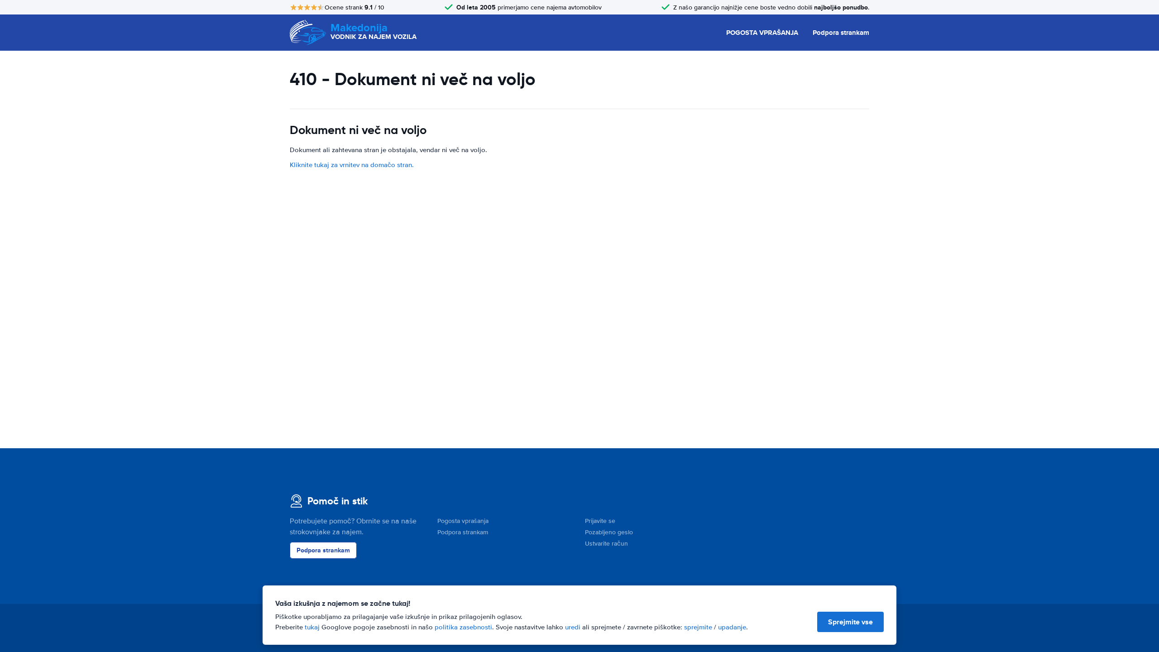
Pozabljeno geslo (609, 532)
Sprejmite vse (850, 622)
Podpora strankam (841, 33)
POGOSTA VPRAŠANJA (762, 33)
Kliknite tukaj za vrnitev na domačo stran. (352, 165)
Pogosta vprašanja (463, 521)
